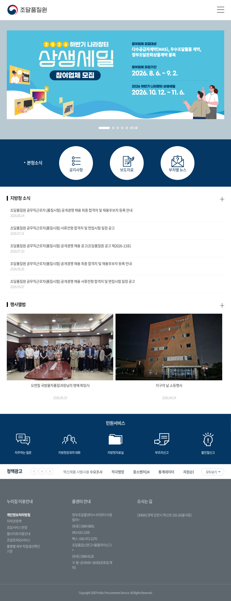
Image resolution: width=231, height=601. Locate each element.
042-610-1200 (81, 532)
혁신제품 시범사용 (82, 471)
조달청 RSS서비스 (18, 539)
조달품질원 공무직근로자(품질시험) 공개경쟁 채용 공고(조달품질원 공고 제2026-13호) (70, 245)
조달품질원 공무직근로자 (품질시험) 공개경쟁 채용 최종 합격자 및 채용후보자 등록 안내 (71, 210)
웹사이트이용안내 (18, 533)
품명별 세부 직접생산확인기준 (23, 549)
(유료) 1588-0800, (83, 526)
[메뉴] (220, 10)
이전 (34, 471)
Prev (133, 128)
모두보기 (211, 471)
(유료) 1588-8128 (83, 556)
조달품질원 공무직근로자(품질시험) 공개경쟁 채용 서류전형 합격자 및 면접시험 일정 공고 (72, 281)
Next (137, 128)
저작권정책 (14, 521)
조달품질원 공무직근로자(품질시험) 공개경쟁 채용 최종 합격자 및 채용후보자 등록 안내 (71, 263)
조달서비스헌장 (17, 527)
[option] (83, 471)
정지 (42, 471)
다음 (49, 471)
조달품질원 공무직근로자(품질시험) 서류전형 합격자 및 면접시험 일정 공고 (62, 228)
